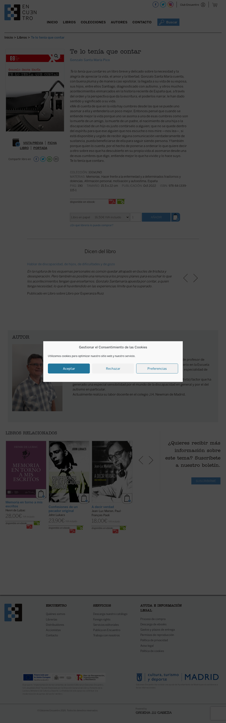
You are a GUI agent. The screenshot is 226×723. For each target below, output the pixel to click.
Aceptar (69, 368)
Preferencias (157, 368)
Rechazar (113, 368)
